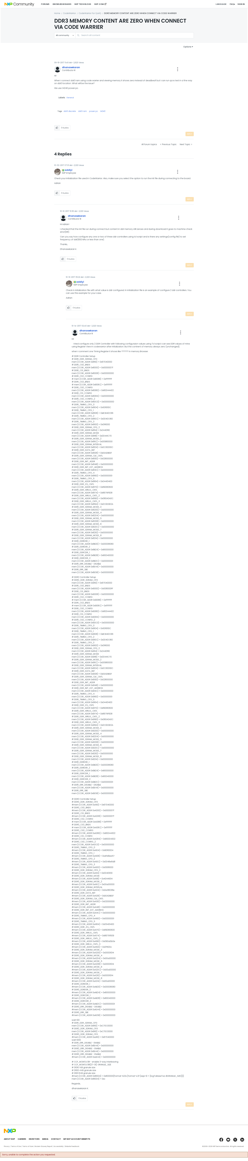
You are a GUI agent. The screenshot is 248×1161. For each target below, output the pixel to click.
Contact (56, 1139)
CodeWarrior (69, 13)
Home (57, 13)
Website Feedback (72, 1146)
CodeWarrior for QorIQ (90, 13)
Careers (22, 1139)
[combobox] (134, 35)
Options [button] (187, 46)
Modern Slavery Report (43, 1146)
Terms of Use (16, 1146)
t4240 (102, 111)
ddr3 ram (82, 111)
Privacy (7, 1146)
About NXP (9, 1139)
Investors (34, 1139)
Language (221, 4)
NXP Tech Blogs (83, 4)
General (70, 98)
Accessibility (58, 1146)
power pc (93, 111)
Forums (45, 4)
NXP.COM (99, 4)
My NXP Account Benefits (76, 1139)
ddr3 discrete (70, 111)
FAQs (232, 4)
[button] (177, 69)
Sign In (241, 4)
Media (45, 1139)
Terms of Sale (27, 1146)
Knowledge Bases (62, 4)
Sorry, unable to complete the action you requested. (28, 1154)
